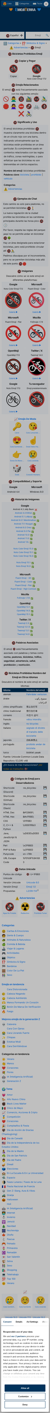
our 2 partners (18, 1336)
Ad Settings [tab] (32, 1322)
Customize (23, 1396)
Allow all (25, 1388)
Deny (25, 1404)
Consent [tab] (7, 1322)
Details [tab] (19, 1322)
